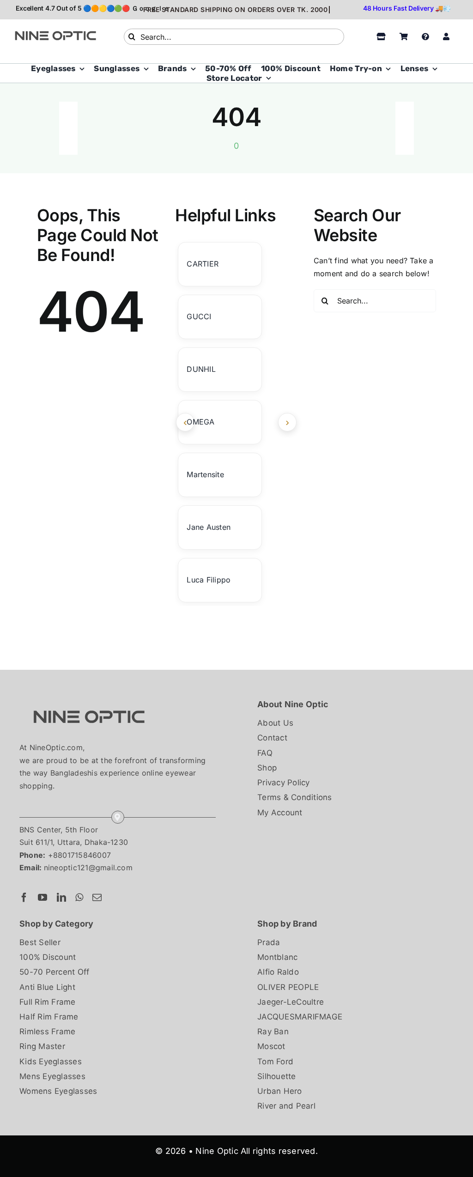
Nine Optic (216, 1151)
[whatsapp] (79, 897)
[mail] (97, 897)
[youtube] (42, 897)
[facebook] (24, 897)
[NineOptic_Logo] (88, 701)
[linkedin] (61, 897)
